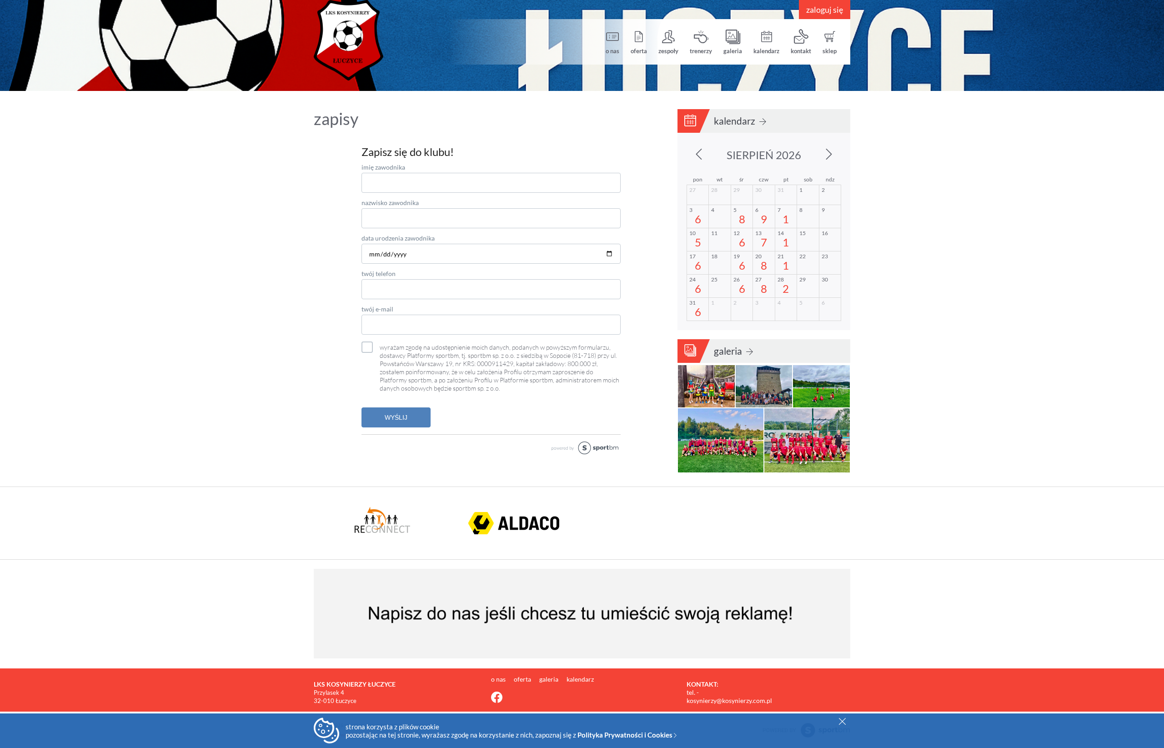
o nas (612, 50)
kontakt (801, 50)
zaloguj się (824, 10)
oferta (639, 50)
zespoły (668, 50)
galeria (732, 50)
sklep (830, 50)
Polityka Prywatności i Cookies (625, 735)
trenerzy (701, 50)
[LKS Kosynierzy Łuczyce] (382, 40)
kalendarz (766, 50)
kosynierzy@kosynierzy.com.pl (729, 700)
